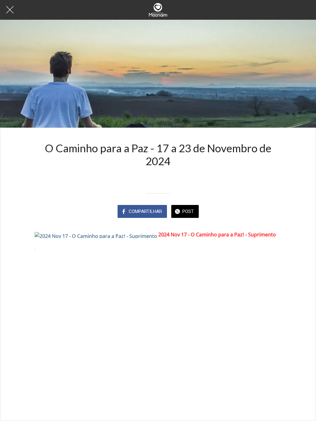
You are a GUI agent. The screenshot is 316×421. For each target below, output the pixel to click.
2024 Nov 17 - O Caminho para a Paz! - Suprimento (217, 234)
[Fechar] (10, 10)
